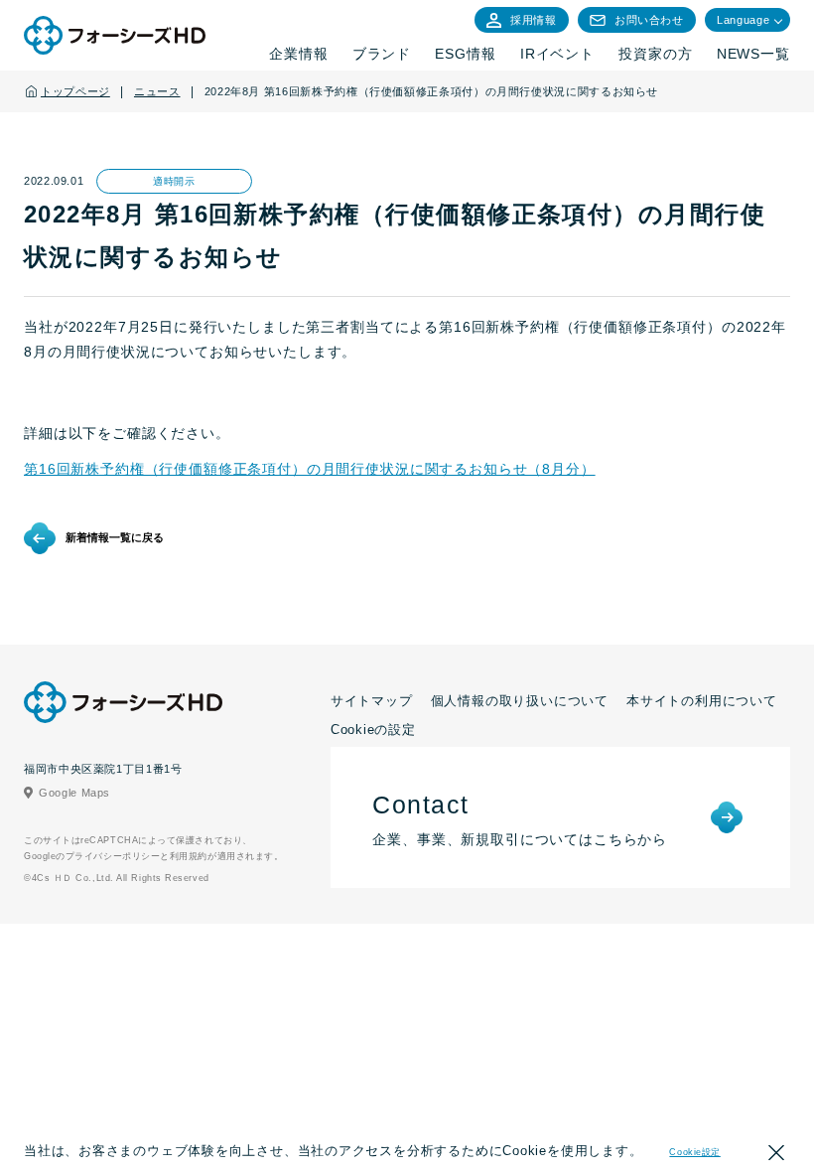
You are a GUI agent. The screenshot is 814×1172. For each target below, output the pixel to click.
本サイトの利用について (701, 700)
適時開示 (174, 181)
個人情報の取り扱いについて (520, 700)
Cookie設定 (694, 1152)
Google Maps (74, 793)
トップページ (75, 91)
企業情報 (298, 54)
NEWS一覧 (753, 54)
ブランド (381, 54)
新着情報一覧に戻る (115, 537)
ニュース (157, 91)
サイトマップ (372, 700)
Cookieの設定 (373, 729)
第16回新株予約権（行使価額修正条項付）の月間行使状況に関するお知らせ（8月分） (310, 469)
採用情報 (533, 20)
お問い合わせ (649, 20)
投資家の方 (655, 54)
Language (743, 20)
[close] (776, 1155)
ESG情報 (465, 54)
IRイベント (557, 54)
